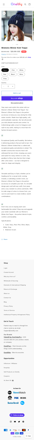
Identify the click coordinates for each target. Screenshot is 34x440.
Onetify (19, 436)
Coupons (7, 376)
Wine (21, 74)
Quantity (3, 82)
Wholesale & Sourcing (11, 281)
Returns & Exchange (10, 289)
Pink (13, 70)
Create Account (9, 272)
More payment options (17, 103)
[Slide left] (13, 44)
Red (4, 74)
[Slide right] (21, 44)
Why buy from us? (10, 276)
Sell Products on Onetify (11, 372)
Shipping (3, 54)
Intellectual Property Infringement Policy (17, 314)
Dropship (7, 367)
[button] (4, 4)
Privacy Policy (8, 306)
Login (5, 268)
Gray (5, 78)
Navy (5, 70)
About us (7, 293)
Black (13, 74)
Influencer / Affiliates (10, 363)
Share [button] (5, 239)
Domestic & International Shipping (15, 285)
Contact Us (7, 297)
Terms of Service (9, 310)
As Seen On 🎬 (9, 380)
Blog (5, 302)
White (21, 70)
